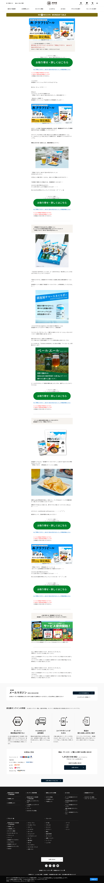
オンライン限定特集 (32, 793)
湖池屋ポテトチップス (13, 846)
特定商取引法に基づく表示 (55, 874)
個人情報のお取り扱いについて (69, 874)
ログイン (81, 4)
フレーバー (49, 818)
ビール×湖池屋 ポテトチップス (71, 797)
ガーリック (49, 836)
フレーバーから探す (91, 9)
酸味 (47, 831)
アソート (29, 808)
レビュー (87, 4)
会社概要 (46, 874)
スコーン (30, 827)
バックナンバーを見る (83, 697)
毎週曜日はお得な (52, 14)
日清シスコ (30, 849)
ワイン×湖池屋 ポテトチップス (71, 805)
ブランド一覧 (10, 818)
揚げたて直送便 (12, 9)
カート (92, 4)
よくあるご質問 (20, 3)
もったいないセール (12, 833)
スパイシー (49, 829)
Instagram (54, 865)
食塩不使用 (49, 833)
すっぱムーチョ (31, 825)
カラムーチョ (31, 822)
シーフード (49, 840)
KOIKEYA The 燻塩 (32, 810)
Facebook (50, 865)
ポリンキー (30, 831)
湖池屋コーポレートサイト (45, 870)
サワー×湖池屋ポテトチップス (71, 813)
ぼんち (29, 842)
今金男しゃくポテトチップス (33, 801)
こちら (92, 740)
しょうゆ (48, 842)
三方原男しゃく (25, 9)
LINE (57, 865)
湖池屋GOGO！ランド (59, 870)
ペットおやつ (31, 845)
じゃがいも (52, 9)
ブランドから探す (75, 9)
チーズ (68, 822)
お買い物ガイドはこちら (52, 780)
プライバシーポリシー (19, 881)
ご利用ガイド (10, 3)
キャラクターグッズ (33, 847)
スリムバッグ (31, 833)
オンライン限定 (39, 9)
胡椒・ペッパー (50, 838)
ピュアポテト (10, 842)
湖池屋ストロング (11, 844)
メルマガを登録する (84, 693)
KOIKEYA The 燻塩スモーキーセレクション (91, 797)
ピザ (67, 827)
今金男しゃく (10, 798)
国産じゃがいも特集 (51, 793)
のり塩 (47, 822)
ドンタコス (30, 829)
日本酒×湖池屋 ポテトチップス (71, 801)
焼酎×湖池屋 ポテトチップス (71, 809)
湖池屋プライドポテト (13, 839)
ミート (68, 829)
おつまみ (63, 9)
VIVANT (9, 848)
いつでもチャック (32, 836)
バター (68, 825)
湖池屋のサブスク (89, 793)
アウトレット (10, 835)
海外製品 (30, 840)
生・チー (30, 838)
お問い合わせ (75, 767)
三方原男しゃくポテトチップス (33, 805)
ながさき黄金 (49, 797)
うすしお (48, 825)
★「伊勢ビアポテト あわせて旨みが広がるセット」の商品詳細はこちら (51, 69)
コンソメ (48, 827)
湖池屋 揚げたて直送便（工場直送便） (13, 793)
